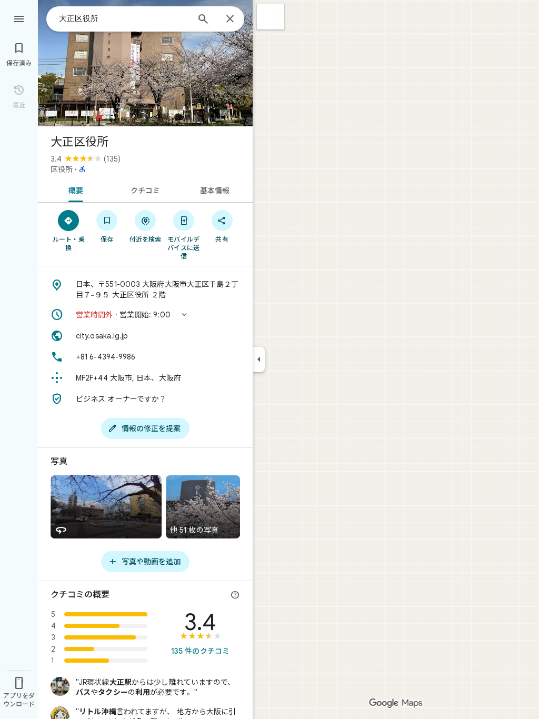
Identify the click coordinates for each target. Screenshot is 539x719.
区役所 (62, 169)
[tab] (73, 189)
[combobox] (123, 18)
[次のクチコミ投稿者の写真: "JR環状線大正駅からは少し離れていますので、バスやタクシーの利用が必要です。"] (60, 686)
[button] (265, 16)
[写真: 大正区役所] (145, 63)
